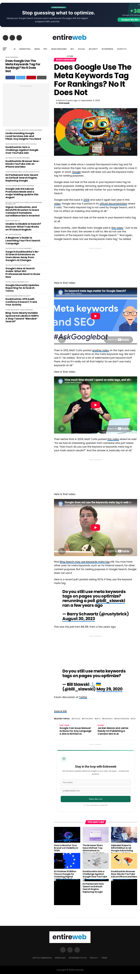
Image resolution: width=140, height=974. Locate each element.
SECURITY (93, 49)
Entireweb (64, 103)
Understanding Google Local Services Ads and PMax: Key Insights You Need (23, 136)
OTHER (70, 56)
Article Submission (42, 957)
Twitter (83, 697)
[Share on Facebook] (10, 77)
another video (100, 350)
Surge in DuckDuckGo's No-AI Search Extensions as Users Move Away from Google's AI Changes (22, 256)
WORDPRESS (107, 49)
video (57, 203)
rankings (108, 719)
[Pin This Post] (31, 77)
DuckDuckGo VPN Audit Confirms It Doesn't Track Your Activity (21, 302)
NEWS (37, 49)
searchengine (122, 719)
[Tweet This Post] (21, 77)
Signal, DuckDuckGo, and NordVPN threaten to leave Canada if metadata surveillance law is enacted (22, 211)
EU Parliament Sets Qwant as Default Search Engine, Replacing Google (21, 178)
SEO (72, 49)
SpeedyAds (60, 957)
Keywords (88, 719)
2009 (86, 199)
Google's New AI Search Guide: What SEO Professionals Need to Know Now (22, 272)
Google (76, 172)
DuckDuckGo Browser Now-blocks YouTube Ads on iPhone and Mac (22, 164)
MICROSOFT (15, 310)
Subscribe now (95, 799)
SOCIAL (81, 49)
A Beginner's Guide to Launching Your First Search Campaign (22, 240)
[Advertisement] (26, 106)
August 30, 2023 (78, 619)
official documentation (113, 203)
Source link (60, 711)
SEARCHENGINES (59, 49)
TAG (134, 719)
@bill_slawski (110, 601)
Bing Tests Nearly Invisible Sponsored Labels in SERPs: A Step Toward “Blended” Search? (22, 317)
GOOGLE (8, 130)
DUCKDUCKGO (24, 144)
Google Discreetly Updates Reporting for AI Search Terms (22, 288)
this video (117, 227)
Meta (97, 719)
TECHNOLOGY (10, 204)
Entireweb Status (78, 957)
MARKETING (25, 49)
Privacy (94, 957)
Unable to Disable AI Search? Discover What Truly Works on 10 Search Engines (23, 226)
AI (15, 49)
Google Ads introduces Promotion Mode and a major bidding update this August (21, 193)
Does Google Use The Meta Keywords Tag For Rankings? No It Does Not (22, 66)
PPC (45, 49)
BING (20, 172)
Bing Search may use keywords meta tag (85, 561)
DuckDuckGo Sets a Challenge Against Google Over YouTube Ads (21, 150)
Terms (104, 957)
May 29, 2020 (109, 689)
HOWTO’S (121, 49)
